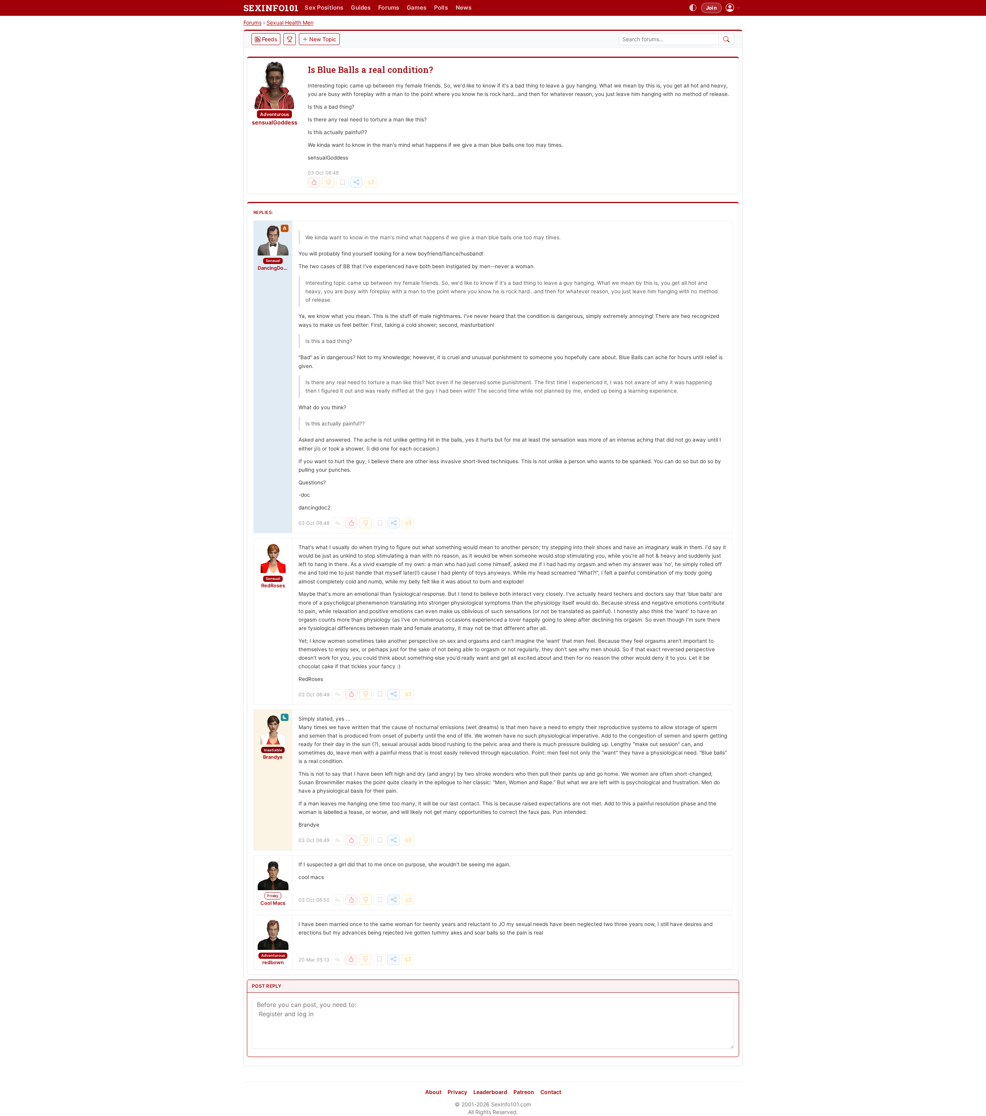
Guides (361, 7)
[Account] (733, 8)
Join (711, 8)
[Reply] (337, 523)
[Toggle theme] (692, 8)
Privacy (457, 1092)
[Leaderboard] (289, 39)
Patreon (523, 1092)
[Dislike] (328, 182)
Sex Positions (324, 7)
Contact (550, 1092)
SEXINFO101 (270, 7)
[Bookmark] (342, 182)
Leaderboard (490, 1092)
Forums (388, 7)
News (464, 7)
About (433, 1092)
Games (416, 7)
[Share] (356, 182)
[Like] (314, 182)
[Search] (726, 39)
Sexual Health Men (290, 22)
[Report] (370, 182)
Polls (441, 7)
